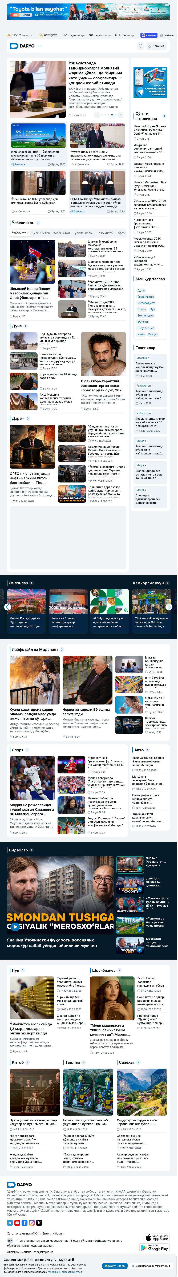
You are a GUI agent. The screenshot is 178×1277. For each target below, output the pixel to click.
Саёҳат (153, 334)
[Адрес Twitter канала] (39, 1223)
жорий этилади (97, 103)
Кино (141, 334)
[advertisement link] (148, 35)
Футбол (142, 322)
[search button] (140, 46)
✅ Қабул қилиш (115, 1265)
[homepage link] (22, 46)
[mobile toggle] (39, 45)
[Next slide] (123, 115)
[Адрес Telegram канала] (10, 1223)
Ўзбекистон (145, 296)
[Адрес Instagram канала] (32, 1223)
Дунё (141, 290)
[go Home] (19, 1184)
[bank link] (48, 35)
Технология (145, 315)
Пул (152, 309)
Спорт (141, 309)
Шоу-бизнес (145, 328)
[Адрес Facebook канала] (24, 1223)
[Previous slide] (100, 115)
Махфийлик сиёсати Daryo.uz (65, 1271)
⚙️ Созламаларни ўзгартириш (151, 1265)
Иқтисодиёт (146, 303)
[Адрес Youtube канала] (17, 1223)
